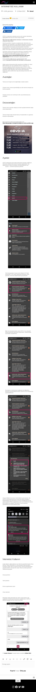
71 (10, 18)
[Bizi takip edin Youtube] (22, 687)
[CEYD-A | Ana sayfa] (6, 2)
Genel (31, 11)
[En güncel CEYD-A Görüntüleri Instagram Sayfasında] (13, 687)
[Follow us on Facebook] (16, 687)
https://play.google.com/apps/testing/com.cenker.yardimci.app (18, 123)
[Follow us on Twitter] (19, 687)
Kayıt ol (12, 671)
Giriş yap (23, 671)
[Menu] (34, 2)
